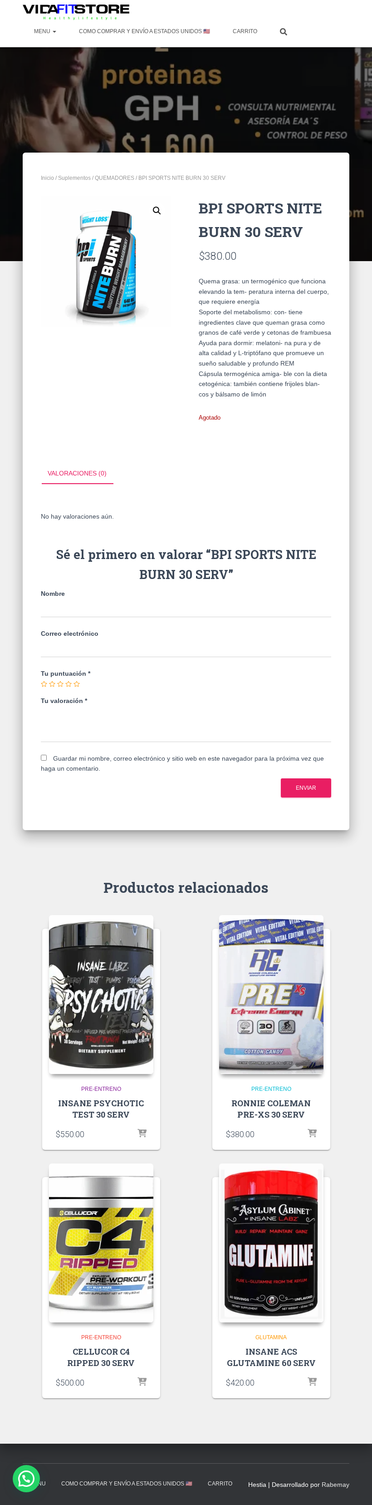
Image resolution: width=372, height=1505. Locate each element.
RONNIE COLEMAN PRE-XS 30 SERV (271, 1109)
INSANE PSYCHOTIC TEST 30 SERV (101, 1109)
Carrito (245, 31)
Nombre (53, 593)
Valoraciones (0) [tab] (77, 473)
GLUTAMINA (271, 1337)
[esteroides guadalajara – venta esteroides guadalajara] (76, 12)
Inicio (47, 178)
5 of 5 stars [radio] (76, 684)
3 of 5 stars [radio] (60, 684)
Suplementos (74, 178)
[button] (157, 211)
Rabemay (335, 1484)
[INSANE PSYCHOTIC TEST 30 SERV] (101, 994)
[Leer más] (142, 1134)
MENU (43, 31)
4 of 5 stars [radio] (68, 684)
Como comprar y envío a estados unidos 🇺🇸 (144, 31)
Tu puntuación (65, 673)
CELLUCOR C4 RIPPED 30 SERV (101, 1357)
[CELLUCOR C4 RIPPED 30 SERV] (101, 1242)
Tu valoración (64, 700)
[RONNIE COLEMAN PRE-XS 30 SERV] (271, 994)
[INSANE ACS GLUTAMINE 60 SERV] (271, 1242)
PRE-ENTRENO (101, 1089)
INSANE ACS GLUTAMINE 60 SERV (271, 1357)
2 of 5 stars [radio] (52, 684)
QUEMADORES (114, 178)
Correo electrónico (69, 633)
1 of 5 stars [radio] (44, 684)
